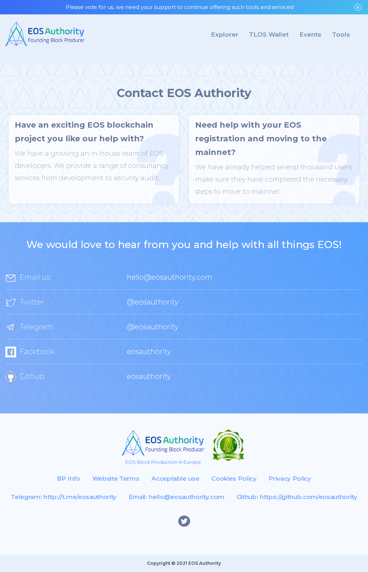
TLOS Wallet (269, 34)
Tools (341, 34)
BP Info (68, 478)
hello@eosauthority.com (169, 277)
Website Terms (115, 478)
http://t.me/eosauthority (79, 496)
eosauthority (149, 351)
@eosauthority (153, 302)
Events (310, 34)
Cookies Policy (233, 478)
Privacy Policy (289, 478)
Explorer (224, 34)
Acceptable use (175, 478)
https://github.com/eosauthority (308, 496)
